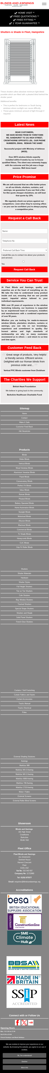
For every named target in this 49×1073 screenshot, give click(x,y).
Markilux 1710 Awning (24, 787)
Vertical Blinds (24, 464)
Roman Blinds (24, 494)
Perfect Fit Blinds (24, 486)
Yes (3, 264)
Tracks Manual (24, 703)
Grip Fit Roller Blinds (24, 547)
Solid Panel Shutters (24, 617)
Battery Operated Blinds (24, 503)
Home (24, 413)
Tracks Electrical (24, 708)
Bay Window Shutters (24, 600)
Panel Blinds (24, 477)
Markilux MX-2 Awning (24, 774)
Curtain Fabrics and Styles (24, 695)
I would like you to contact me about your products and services (23, 256)
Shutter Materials (24, 573)
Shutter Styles (24, 582)
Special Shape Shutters (24, 609)
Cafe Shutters (24, 595)
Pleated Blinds (24, 499)
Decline (24, 1061)
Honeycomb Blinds (24, 538)
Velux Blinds (24, 490)
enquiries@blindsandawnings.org (27, 882)
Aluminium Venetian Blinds (24, 472)
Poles (24, 712)
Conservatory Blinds (24, 481)
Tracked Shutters (24, 604)
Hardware (24, 578)
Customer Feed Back (24, 427)
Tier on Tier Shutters (24, 591)
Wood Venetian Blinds (24, 468)
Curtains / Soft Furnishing (24, 690)
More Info (24, 1067)
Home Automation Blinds (24, 508)
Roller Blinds (24, 459)
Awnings (24, 761)
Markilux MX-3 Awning (24, 770)
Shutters (24, 569)
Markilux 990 (24, 765)
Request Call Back (24, 269)
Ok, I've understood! (24, 1055)
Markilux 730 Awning (24, 783)
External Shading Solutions (24, 757)
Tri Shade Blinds (24, 534)
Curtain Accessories (24, 699)
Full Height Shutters (24, 587)
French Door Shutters (24, 622)
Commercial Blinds (24, 530)
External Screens (24, 796)
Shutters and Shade (24, 613)
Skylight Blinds (24, 512)
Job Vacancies (24, 431)
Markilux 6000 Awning (24, 779)
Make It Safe (24, 422)
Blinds (24, 455)
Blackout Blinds (24, 525)
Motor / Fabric (24, 792)
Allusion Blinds (24, 521)
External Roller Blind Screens (24, 801)
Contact (24, 418)
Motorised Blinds (24, 516)
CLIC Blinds (24, 543)
